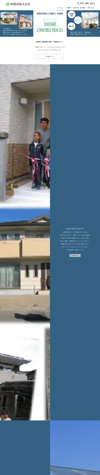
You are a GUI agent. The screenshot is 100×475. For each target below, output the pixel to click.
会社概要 (68, 8)
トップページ (60, 8)
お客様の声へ (75, 255)
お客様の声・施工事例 (79, 8)
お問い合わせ (90, 8)
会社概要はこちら (50, 56)
